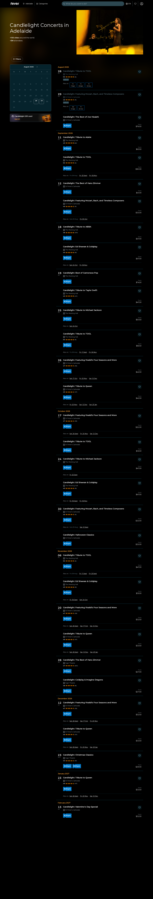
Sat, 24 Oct (74, 265)
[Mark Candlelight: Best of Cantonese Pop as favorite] (139, 273)
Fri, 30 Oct (83, 219)
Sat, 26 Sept (74, 434)
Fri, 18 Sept (74, 501)
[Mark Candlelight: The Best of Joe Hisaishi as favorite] (139, 117)
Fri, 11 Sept (83, 352)
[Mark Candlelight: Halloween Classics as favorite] (139, 535)
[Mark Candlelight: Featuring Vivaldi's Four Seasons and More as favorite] (139, 361)
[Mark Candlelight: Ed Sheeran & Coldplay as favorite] (139, 247)
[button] (17, 59)
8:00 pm (76, 766)
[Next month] (37, 67)
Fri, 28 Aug (73, 175)
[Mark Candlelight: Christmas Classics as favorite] (139, 755)
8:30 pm (67, 126)
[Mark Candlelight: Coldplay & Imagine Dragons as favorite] (139, 680)
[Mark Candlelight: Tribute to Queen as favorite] (139, 387)
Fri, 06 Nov (93, 175)
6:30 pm (67, 148)
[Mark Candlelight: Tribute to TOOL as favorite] (139, 72)
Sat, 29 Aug (74, 219)
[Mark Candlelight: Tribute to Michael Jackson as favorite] (139, 311)
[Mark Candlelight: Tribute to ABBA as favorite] (139, 227)
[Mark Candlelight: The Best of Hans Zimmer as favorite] (139, 184)
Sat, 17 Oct (73, 378)
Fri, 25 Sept (83, 175)
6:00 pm (67, 766)
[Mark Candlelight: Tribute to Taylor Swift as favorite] (139, 291)
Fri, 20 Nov (83, 378)
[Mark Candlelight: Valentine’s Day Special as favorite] (139, 807)
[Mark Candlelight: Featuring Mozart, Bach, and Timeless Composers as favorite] (139, 95)
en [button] (129, 4)
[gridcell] (36, 101)
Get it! (17, 119)
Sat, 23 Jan (93, 405)
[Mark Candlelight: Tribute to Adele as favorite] (139, 138)
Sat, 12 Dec (93, 378)
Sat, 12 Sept (84, 527)
